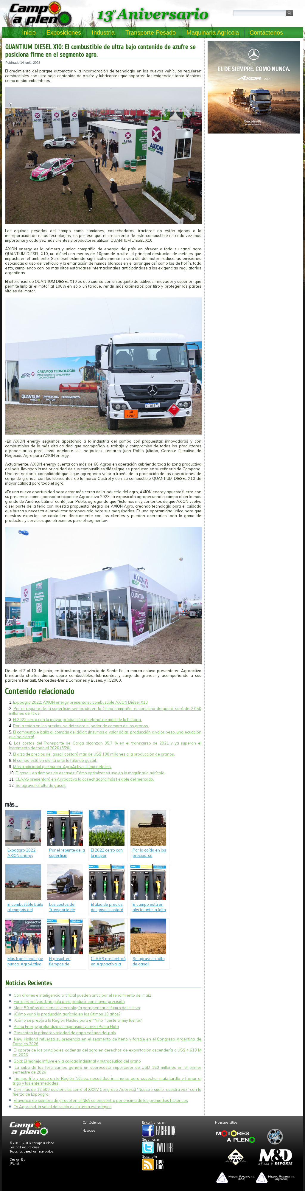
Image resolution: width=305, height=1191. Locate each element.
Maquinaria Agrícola (212, 32)
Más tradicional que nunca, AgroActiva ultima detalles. (62, 766)
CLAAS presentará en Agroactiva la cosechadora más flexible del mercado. (84, 779)
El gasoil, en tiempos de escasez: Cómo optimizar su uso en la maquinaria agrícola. (90, 772)
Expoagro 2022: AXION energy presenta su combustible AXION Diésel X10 (80, 702)
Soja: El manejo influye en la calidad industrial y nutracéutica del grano (77, 1061)
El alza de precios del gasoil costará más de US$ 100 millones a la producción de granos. (94, 754)
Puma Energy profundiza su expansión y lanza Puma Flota (66, 1026)
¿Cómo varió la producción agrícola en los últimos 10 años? (67, 1014)
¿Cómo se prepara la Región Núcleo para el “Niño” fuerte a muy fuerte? (77, 1020)
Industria (103, 32)
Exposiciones (63, 32)
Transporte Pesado (150, 32)
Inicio (29, 32)
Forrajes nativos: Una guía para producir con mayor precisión (69, 1001)
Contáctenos (266, 32)
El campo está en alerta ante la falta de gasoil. (55, 760)
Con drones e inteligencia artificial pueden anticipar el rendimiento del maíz (82, 995)
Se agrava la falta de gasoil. (40, 785)
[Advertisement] (254, 177)
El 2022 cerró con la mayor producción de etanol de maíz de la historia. (77, 719)
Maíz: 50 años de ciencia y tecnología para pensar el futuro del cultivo (77, 1007)
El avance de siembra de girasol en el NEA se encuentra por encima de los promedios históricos (101, 1100)
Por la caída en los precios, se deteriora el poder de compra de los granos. (81, 725)
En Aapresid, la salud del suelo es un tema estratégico (63, 1106)
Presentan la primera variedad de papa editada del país (65, 1032)
